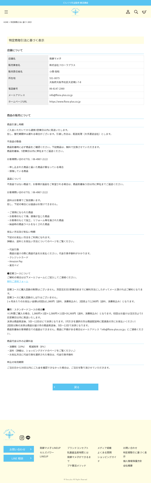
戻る (76, 387)
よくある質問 (104, 452)
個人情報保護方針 (132, 461)
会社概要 (128, 465)
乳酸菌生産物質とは (77, 452)
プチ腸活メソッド (76, 465)
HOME (6, 22)
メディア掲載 (104, 448)
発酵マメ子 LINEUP (50, 448)
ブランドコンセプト (77, 448)
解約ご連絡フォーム (17, 281)
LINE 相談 (17, 458)
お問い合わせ (17, 449)
